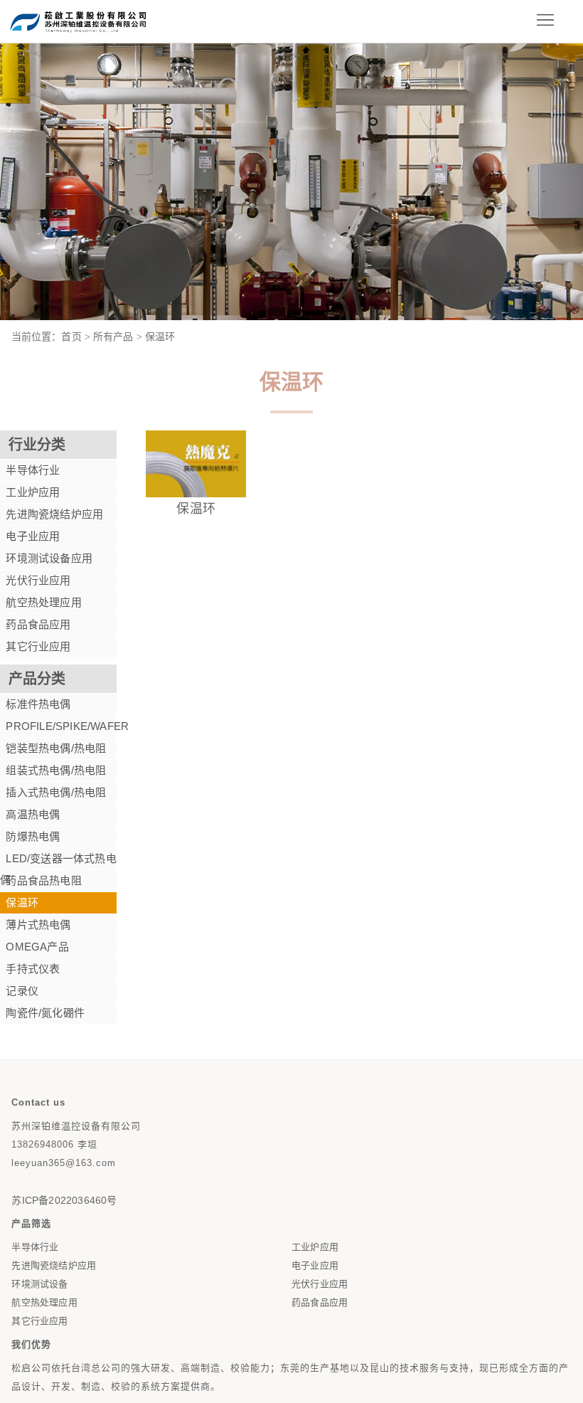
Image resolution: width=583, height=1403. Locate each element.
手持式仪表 (30, 969)
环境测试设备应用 (46, 558)
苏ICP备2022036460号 (64, 1200)
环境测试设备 (39, 1283)
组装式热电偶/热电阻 (53, 770)
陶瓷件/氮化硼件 (42, 1013)
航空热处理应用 (41, 602)
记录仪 (19, 991)
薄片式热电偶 (35, 924)
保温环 (19, 902)
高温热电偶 (30, 814)
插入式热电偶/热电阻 (53, 792)
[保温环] (196, 492)
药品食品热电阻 (41, 880)
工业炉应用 (30, 492)
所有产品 (113, 336)
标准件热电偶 (35, 704)
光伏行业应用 (35, 580)
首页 (71, 336)
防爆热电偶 (30, 836)
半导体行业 (30, 470)
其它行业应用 (35, 646)
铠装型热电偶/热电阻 (53, 748)
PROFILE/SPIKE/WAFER (58, 726)
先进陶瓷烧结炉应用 (51, 514)
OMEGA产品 (34, 947)
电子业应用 (30, 536)
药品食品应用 (35, 624)
